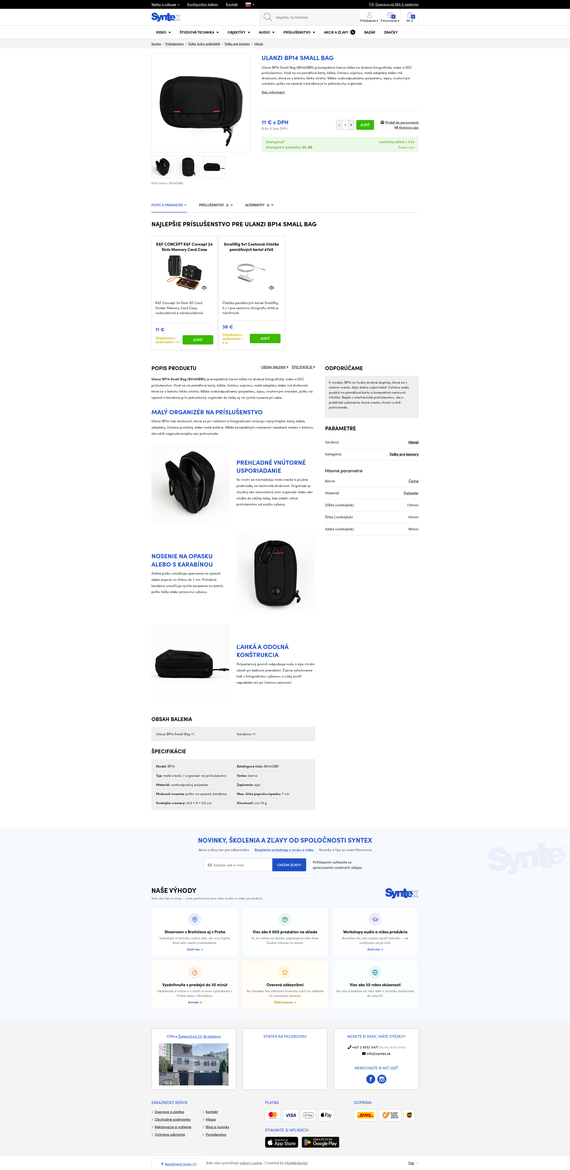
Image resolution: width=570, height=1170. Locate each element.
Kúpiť (365, 124)
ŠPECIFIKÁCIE (302, 367)
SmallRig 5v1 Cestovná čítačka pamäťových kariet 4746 (251, 246)
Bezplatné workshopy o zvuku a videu (284, 849)
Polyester (411, 492)
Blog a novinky (217, 1126)
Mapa (211, 1119)
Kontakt (232, 4)
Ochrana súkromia (170, 1134)
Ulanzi (258, 43)
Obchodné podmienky (173, 1119)
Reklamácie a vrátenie (173, 1126)
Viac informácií (273, 92)
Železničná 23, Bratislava (199, 1036)
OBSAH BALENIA (273, 367)
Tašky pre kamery (237, 43)
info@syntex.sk (378, 1053)
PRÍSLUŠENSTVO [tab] (213, 204)
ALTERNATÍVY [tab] (257, 204)
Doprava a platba (169, 1111)
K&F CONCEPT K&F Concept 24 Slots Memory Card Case (184, 246)
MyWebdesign (296, 1162)
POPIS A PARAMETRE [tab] (167, 204)
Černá (414, 480)
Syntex (156, 43)
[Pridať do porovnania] (204, 287)
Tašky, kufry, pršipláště (204, 43)
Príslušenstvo (174, 43)
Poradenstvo (216, 1134)
